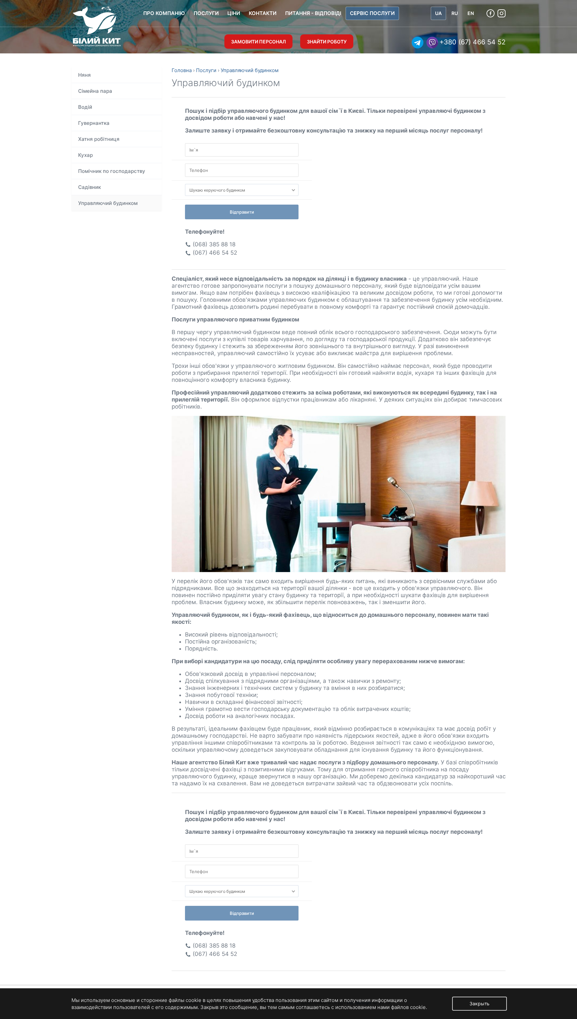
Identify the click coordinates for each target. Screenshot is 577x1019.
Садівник (89, 187)
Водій (85, 107)
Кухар (85, 155)
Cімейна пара (95, 91)
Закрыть (479, 1003)
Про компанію (164, 13)
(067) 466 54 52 (215, 252)
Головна (182, 70)
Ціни (233, 13)
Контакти (262, 13)
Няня (84, 75)
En (470, 13)
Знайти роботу (327, 41)
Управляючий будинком (108, 203)
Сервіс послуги (372, 13)
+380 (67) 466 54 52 (472, 42)
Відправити (242, 212)
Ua (438, 13)
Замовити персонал (258, 41)
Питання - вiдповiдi (313, 13)
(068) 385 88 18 (214, 244)
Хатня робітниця (99, 139)
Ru (454, 13)
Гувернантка (94, 123)
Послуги (206, 13)
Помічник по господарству (111, 171)
